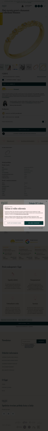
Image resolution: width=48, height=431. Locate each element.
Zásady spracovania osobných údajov (36, 228)
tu (5, 218)
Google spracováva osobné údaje (21, 214)
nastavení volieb (19, 217)
